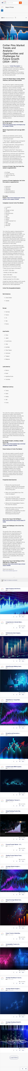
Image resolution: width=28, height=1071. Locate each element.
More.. (23, 616)
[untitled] (14, 30)
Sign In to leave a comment (10, 580)
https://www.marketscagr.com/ (10, 570)
